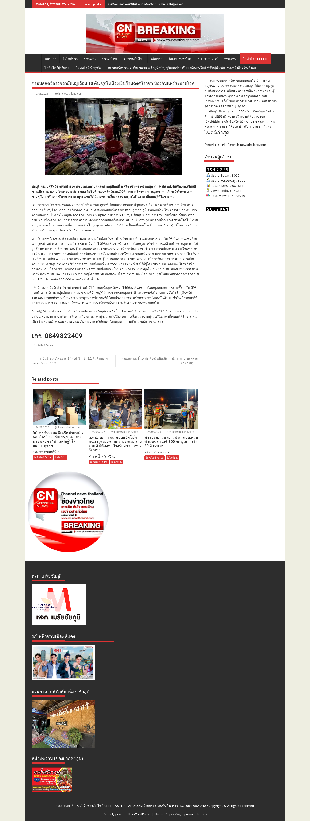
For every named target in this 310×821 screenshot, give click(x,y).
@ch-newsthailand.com (68, 93)
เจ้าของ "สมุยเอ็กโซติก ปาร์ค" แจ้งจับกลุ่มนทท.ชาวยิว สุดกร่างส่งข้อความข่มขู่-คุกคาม (163, 4)
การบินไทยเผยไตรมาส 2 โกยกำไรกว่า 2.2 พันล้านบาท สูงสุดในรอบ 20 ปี (70, 360)
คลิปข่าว (156, 59)
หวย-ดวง (230, 59)
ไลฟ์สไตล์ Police (255, 59)
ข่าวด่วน (90, 59)
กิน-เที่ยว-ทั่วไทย (180, 59)
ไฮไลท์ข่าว (70, 59)
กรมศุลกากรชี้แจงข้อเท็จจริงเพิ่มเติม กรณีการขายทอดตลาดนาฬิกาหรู (160, 360)
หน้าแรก (50, 59)
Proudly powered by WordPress (127, 814)
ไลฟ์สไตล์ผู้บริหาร (57, 68)
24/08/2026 (42, 427)
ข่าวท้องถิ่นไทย (134, 59)
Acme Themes (196, 814)
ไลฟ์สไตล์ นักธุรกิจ (89, 68)
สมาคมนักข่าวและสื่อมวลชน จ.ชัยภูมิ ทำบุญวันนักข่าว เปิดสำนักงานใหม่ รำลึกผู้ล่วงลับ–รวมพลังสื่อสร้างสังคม (182, 68)
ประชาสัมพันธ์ (208, 59)
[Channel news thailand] (155, 51)
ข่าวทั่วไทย (109, 59)
